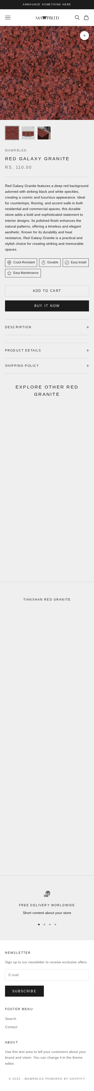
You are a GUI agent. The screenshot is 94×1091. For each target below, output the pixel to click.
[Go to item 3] (44, 133)
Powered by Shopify (65, 1078)
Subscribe (24, 991)
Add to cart (47, 291)
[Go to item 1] (12, 133)
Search (10, 1019)
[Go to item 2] (28, 133)
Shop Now (23, 566)
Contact (11, 1027)
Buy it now (47, 306)
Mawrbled (16, 150)
